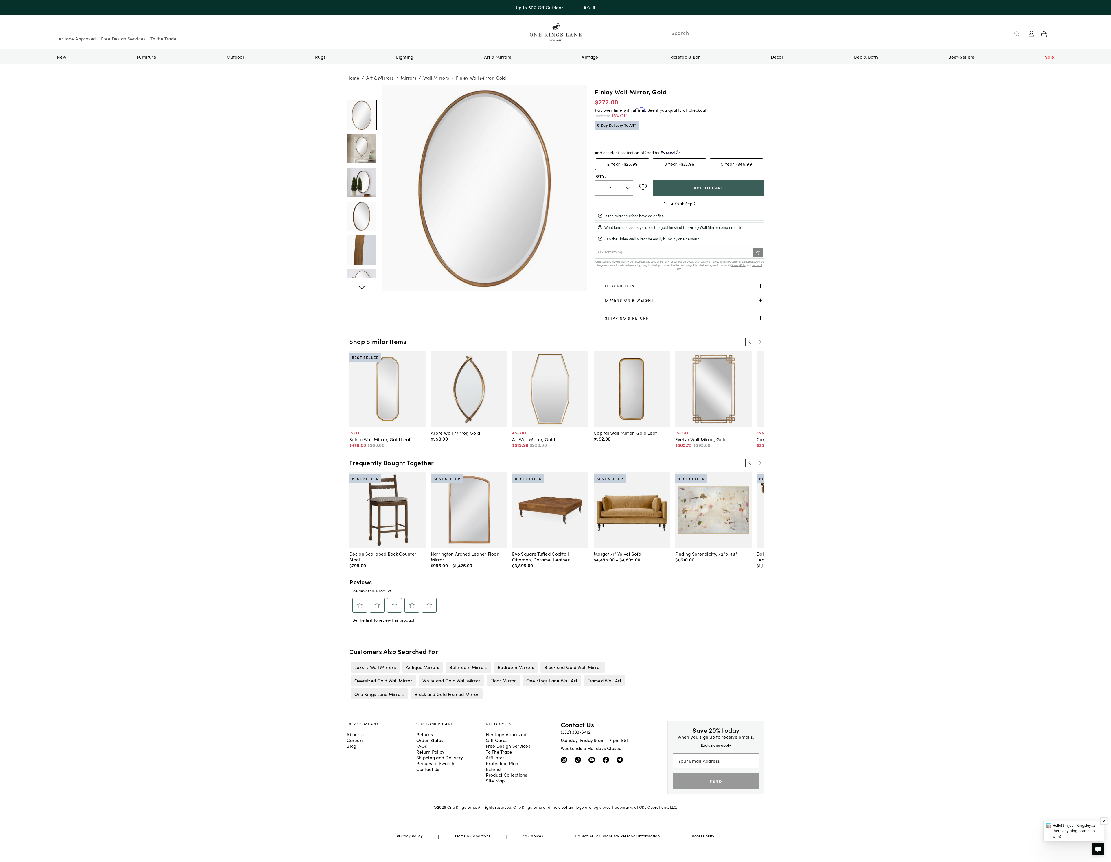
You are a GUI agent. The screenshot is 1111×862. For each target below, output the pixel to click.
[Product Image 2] (362, 182)
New (61, 57)
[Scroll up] (362, 284)
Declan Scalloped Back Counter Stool (382, 556)
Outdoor (235, 57)
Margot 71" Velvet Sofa (617, 553)
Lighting (404, 57)
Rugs (320, 57)
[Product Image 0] (362, 115)
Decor (777, 57)
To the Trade (163, 38)
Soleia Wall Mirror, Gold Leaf (379, 439)
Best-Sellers (961, 57)
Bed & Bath (866, 57)
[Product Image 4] (362, 250)
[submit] (1017, 33)
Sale (1049, 57)
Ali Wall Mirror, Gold (533, 439)
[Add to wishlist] (643, 187)
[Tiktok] (579, 759)
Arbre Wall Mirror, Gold (455, 433)
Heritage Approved (76, 38)
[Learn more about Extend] (678, 152)
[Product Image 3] (362, 216)
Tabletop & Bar (684, 57)
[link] (679, 286)
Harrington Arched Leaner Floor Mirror (465, 556)
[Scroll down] (362, 91)
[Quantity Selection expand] (628, 188)
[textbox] (614, 188)
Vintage (590, 57)
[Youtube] (592, 759)
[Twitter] (621, 759)
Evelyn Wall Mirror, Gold (701, 439)
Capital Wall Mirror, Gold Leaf (625, 433)
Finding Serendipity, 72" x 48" (706, 553)
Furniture (146, 57)
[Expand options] (760, 286)
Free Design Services (123, 38)
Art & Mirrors (498, 57)
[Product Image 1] (362, 149)
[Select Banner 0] (585, 7)
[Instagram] (565, 759)
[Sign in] (1031, 34)
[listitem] (375, 667)
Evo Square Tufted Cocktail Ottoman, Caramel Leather (541, 556)
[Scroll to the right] (760, 342)
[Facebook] (607, 759)
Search (680, 33)
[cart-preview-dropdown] (1044, 34)
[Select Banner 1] (588, 7)
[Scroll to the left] (749, 342)
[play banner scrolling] (594, 7)
